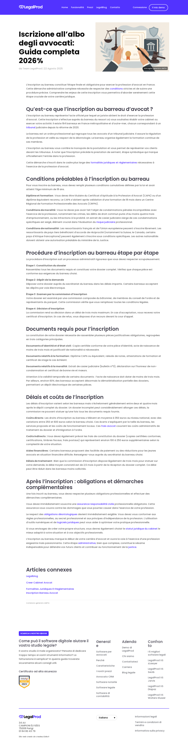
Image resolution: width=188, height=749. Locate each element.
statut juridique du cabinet (141, 528)
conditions (116, 88)
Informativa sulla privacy (149, 730)
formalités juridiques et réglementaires (114, 162)
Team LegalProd (32, 68)
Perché (100, 660)
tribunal (30, 127)
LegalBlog (101, 7)
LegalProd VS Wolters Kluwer (157, 696)
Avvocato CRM (105, 676)
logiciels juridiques (68, 522)
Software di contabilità (103, 695)
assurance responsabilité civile (95, 504)
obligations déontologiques (60, 514)
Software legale (105, 687)
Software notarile (106, 682)
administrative (87, 543)
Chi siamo (128, 656)
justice (132, 547)
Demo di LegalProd (128, 649)
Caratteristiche (105, 665)
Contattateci (130, 661)
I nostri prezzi (104, 671)
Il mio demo (158, 7)
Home (65, 7)
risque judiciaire (105, 222)
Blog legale (128, 672)
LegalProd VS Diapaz (155, 688)
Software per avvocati (104, 653)
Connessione (140, 7)
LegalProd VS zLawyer (155, 662)
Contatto (115, 7)
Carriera (127, 667)
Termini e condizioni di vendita (148, 724)
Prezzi (90, 7)
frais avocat (108, 426)
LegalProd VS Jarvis (155, 679)
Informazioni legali (146, 716)
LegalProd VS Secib (155, 670)
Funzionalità (77, 7)
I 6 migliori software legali (157, 653)
